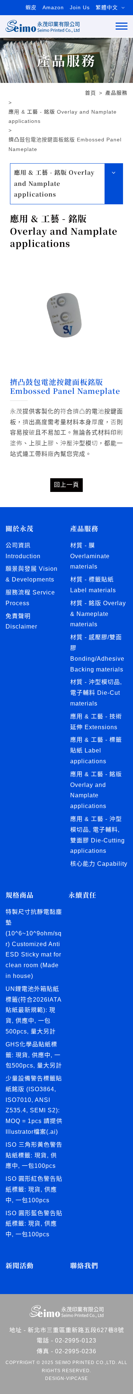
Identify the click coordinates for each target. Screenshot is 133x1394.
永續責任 (82, 894)
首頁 (90, 93)
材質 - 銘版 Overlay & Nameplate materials (98, 614)
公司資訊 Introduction (23, 550)
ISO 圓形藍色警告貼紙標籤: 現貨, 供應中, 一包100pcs (34, 1224)
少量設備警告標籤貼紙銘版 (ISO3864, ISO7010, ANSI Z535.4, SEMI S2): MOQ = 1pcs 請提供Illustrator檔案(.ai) (34, 1105)
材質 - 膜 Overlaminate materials (90, 556)
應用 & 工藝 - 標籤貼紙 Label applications (96, 750)
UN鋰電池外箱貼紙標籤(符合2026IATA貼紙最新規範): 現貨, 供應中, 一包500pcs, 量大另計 (34, 1010)
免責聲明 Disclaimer (21, 621)
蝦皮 (31, 7)
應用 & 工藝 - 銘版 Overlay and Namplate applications (62, 116)
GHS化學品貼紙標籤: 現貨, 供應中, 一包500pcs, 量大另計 (34, 1055)
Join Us (80, 7)
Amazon (53, 7)
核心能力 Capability (98, 864)
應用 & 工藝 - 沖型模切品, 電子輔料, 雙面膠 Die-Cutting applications (97, 835)
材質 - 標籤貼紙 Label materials (93, 584)
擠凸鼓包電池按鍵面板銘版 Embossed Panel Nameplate (65, 144)
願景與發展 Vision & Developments (32, 574)
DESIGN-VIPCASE (66, 1378)
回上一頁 (66, 485)
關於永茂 (20, 528)
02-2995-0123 (75, 1340)
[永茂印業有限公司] (42, 26)
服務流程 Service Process (30, 597)
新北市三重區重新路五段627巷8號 (76, 1330)
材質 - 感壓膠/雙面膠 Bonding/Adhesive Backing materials (97, 653)
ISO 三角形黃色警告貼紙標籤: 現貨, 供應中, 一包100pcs (34, 1155)
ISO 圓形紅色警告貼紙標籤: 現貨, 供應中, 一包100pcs (34, 1189)
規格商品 (20, 894)
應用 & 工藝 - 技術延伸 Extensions (96, 721)
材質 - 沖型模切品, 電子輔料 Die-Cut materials (96, 693)
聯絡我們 (84, 1265)
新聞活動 (20, 1265)
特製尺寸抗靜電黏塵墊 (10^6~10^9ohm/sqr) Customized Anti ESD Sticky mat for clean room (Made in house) (34, 944)
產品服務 (116, 93)
